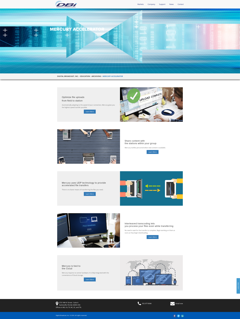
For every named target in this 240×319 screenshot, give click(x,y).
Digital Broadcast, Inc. (68, 76)
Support (162, 4)
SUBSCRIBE (238, 286)
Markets (140, 4)
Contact (181, 4)
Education (85, 76)
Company (151, 4)
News (171, 4)
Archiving (96, 76)
